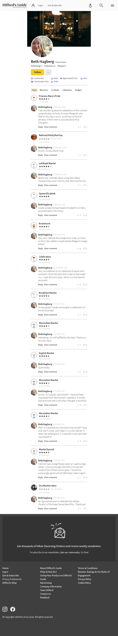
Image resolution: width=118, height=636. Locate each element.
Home (5, 568)
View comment (50, 127)
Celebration (45, 257)
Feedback (44, 597)
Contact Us (45, 594)
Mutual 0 (61, 66)
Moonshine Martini (48, 323)
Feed (34, 90)
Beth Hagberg (45, 107)
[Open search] (101, 5)
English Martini (46, 353)
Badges (78, 90)
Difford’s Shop (9, 583)
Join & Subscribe (10, 575)
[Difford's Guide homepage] (14, 5)
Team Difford (46, 590)
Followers (49, 66)
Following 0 (36, 66)
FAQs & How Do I (48, 572)
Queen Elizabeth (47, 193)
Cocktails (55, 90)
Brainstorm (44, 223)
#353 (56, 78)
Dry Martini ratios (48, 485)
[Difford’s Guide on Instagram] (6, 610)
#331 (85, 78)
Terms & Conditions (88, 568)
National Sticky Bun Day (51, 135)
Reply (40, 127)
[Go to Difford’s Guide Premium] (90, 5)
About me (44, 90)
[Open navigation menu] (112, 5)
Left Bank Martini (47, 163)
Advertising (46, 583)
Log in (5, 572)
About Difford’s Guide (51, 568)
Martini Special (46, 449)
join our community (70, 552)
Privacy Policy (84, 579)
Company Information (51, 586)
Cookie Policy (84, 583)
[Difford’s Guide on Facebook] (14, 610)
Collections (67, 90)
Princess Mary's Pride (49, 96)
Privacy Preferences (12, 579)
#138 (56, 81)
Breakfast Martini (48, 293)
